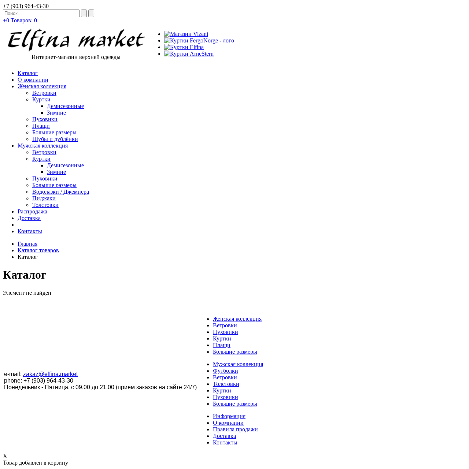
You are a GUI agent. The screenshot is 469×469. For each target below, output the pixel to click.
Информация (229, 416)
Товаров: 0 (24, 20)
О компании (228, 423)
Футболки (225, 371)
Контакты (225, 442)
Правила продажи (235, 429)
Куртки (222, 338)
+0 (6, 20)
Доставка (224, 436)
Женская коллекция (237, 319)
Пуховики (225, 332)
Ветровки (225, 325)
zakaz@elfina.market (50, 374)
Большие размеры (235, 352)
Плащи (221, 345)
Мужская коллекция (238, 364)
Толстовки (226, 384)
